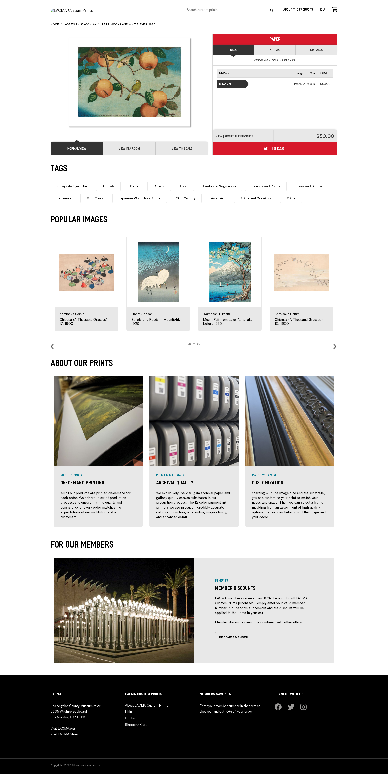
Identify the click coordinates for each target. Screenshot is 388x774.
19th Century (185, 198)
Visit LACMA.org (63, 728)
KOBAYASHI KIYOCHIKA (80, 24)
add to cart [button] (275, 149)
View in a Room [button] (129, 149)
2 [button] (194, 344)
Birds (134, 186)
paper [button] (275, 40)
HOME (55, 24)
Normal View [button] (76, 149)
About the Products (298, 10)
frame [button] (275, 50)
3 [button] (198, 344)
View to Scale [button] (182, 149)
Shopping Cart (136, 725)
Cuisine (159, 186)
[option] (86, 284)
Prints (291, 198)
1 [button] (189, 344)
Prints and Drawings (255, 198)
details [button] (316, 50)
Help (322, 10)
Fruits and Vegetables (219, 186)
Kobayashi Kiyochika (72, 186)
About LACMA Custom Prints (146, 705)
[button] (275, 73)
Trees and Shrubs (309, 186)
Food (184, 186)
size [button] (233, 50)
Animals (108, 186)
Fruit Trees (95, 198)
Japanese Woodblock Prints (139, 198)
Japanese (64, 198)
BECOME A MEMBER (233, 637)
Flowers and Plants (265, 186)
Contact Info (134, 718)
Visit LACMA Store (64, 734)
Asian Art (218, 198)
